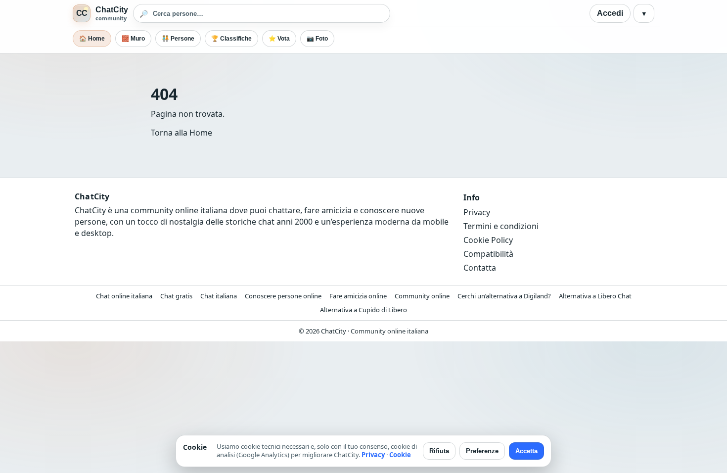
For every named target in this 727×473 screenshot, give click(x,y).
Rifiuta (439, 451)
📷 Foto (317, 38)
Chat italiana (218, 295)
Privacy (476, 212)
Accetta (526, 451)
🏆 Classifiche (231, 38)
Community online (422, 295)
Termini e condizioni (501, 226)
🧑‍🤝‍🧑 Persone (178, 38)
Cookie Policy (488, 240)
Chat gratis (176, 295)
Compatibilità (488, 253)
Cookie (400, 454)
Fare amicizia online (358, 295)
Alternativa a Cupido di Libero (363, 309)
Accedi (610, 13)
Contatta (479, 267)
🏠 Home (92, 38)
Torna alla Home (181, 132)
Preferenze (482, 451)
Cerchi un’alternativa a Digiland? (504, 295)
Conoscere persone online (283, 295)
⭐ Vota (279, 38)
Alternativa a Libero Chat (595, 295)
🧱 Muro (133, 38)
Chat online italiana (124, 295)
